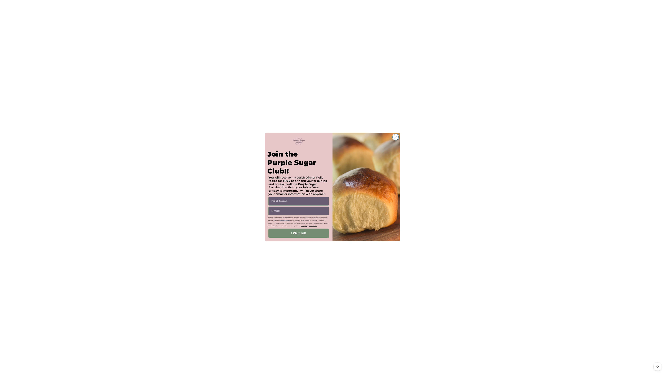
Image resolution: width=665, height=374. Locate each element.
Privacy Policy (304, 225)
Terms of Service (313, 225)
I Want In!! (298, 233)
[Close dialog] (396, 137)
